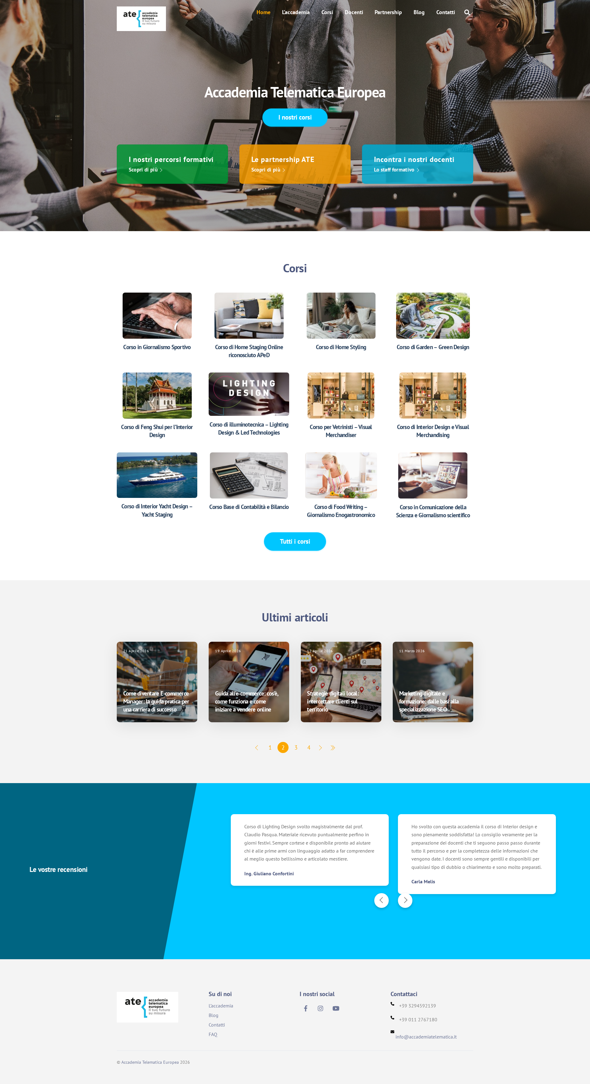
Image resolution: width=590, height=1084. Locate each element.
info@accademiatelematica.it (426, 1037)
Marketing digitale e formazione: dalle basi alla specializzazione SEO (429, 701)
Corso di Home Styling (341, 347)
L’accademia (296, 12)
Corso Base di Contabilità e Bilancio (249, 506)
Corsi (327, 12)
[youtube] (336, 1007)
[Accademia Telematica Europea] (141, 27)
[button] (381, 900)
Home (263, 12)
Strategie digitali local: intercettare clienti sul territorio (332, 701)
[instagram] (321, 1007)
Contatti (445, 12)
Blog (419, 12)
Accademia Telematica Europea (150, 1062)
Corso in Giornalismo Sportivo (157, 347)
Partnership (388, 12)
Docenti (354, 12)
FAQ (213, 1034)
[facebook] (306, 1007)
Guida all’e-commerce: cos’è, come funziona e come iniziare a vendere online (246, 701)
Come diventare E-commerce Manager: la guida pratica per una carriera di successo (156, 701)
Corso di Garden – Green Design (433, 347)
